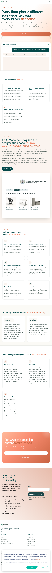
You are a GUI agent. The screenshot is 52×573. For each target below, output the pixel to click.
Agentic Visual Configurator (7, 543)
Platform (3, 537)
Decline (42, 567)
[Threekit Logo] (4, 2)
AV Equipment (30, 537)
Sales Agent (4, 539)
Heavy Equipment (31, 545)
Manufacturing (30, 547)
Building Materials (31, 539)
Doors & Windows (31, 541)
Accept (31, 567)
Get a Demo (25, 34)
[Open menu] (49, 2)
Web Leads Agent (5, 541)
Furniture (29, 543)
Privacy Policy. (39, 559)
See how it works (26, 38)
